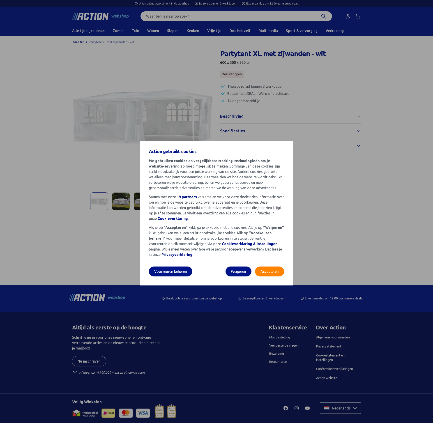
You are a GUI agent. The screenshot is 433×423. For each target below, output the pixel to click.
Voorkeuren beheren (170, 271)
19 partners (187, 197)
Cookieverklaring (173, 218)
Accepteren (269, 271)
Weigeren (238, 271)
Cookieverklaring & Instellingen (249, 244)
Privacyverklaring (176, 255)
